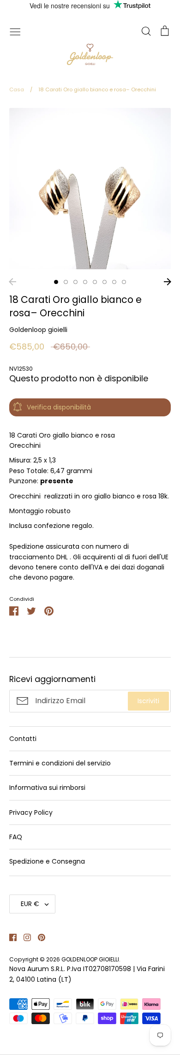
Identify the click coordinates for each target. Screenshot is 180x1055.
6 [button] (104, 282)
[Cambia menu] (15, 31)
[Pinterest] (38, 937)
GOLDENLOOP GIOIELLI (90, 959)
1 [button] (56, 282)
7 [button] (114, 282)
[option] (90, 188)
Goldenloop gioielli (38, 329)
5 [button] (95, 282)
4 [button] (85, 282)
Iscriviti (148, 700)
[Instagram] (24, 937)
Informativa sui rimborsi (47, 787)
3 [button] (75, 282)
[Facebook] (9, 937)
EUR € (30, 903)
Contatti (22, 738)
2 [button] (66, 282)
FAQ (15, 837)
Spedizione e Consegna (47, 861)
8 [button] (124, 282)
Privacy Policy (31, 812)
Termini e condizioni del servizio (60, 763)
